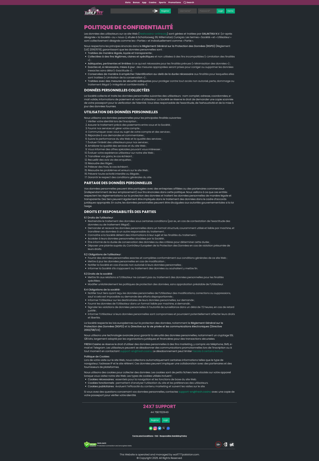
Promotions (174, 2)
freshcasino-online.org (153, 33)
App (144, 2)
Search (190, 2)
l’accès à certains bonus (208, 351)
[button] (218, 442)
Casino (152, 2)
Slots (127, 2)
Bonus (136, 2)
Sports (162, 2)
